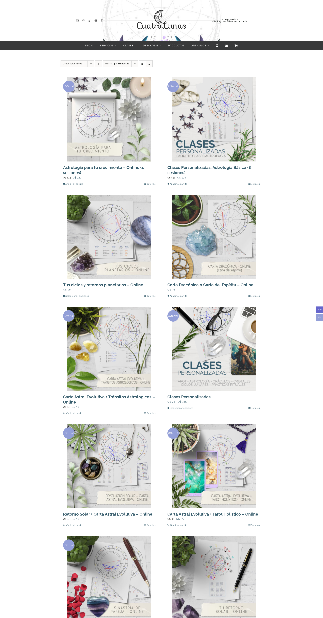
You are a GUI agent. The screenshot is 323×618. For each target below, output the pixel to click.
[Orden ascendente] (98, 63)
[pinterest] (83, 20)
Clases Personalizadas (189, 396)
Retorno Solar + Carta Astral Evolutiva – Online (107, 514)
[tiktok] (89, 20)
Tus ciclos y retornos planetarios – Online (103, 284)
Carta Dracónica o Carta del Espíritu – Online (210, 284)
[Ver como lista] (149, 64)
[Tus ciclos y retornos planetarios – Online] (109, 237)
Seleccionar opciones (77, 296)
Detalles (151, 184)
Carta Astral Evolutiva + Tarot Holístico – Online (212, 514)
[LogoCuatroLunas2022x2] (161, 7)
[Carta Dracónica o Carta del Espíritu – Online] (213, 237)
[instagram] (77, 20)
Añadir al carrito (74, 184)
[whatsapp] (102, 20)
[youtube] (96, 20)
